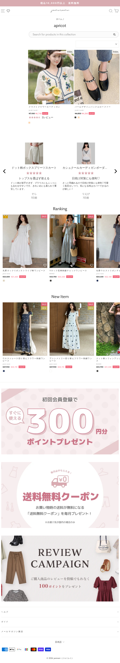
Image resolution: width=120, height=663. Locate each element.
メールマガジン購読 (12, 631)
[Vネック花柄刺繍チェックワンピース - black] (51, 280)
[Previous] (4, 171)
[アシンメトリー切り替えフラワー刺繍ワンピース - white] (51, 371)
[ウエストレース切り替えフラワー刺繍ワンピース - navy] (4, 371)
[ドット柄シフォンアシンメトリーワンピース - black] (97, 371)
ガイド (5, 621)
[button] (71, 102)
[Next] (115, 171)
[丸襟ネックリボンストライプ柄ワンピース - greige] (4, 280)
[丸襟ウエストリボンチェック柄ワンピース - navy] (97, 280)
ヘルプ (5, 612)
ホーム (59, 19)
